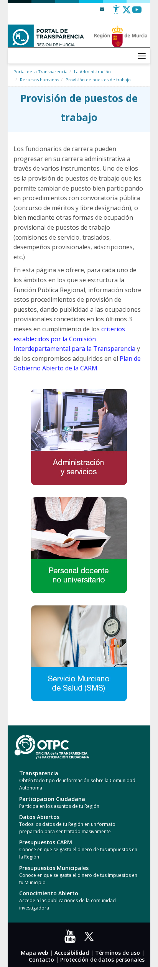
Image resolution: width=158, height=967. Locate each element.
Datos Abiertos (39, 817)
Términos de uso (117, 952)
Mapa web (34, 952)
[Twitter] (126, 12)
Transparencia (38, 773)
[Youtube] (137, 12)
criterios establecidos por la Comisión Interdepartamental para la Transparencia (74, 339)
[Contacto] (102, 9)
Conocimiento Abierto (48, 893)
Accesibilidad (71, 952)
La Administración (92, 71)
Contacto (41, 959)
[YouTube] (71, 938)
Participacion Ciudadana (52, 799)
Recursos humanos (39, 79)
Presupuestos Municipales (54, 868)
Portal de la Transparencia (40, 71)
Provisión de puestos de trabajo (98, 79)
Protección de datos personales (102, 959)
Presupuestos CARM (45, 842)
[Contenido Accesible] (116, 12)
